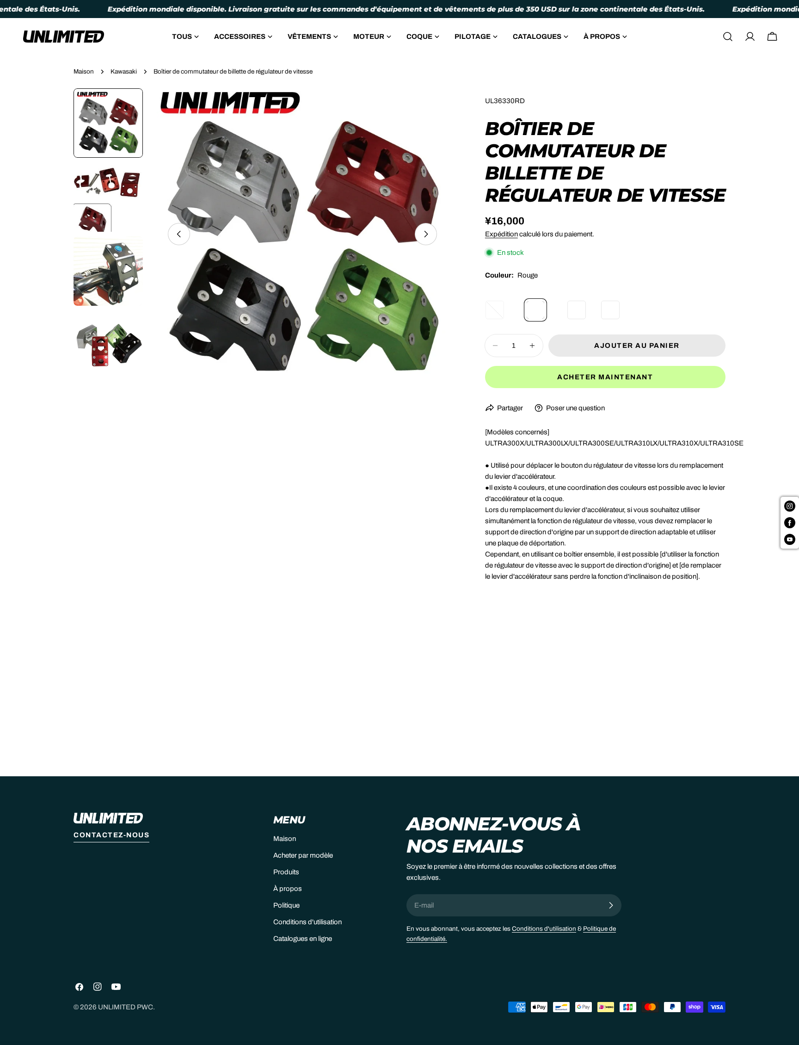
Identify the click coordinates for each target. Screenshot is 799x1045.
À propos (287, 888)
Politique (286, 905)
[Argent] (501, 303)
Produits (286, 872)
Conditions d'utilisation (307, 922)
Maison (84, 71)
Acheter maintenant (605, 377)
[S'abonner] (611, 905)
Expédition (501, 234)
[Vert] (613, 303)
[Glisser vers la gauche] (179, 234)
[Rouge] (542, 303)
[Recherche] (728, 36)
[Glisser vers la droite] (426, 234)
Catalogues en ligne (302, 938)
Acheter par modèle (303, 855)
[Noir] (580, 303)
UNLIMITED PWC (125, 1007)
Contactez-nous (111, 835)
